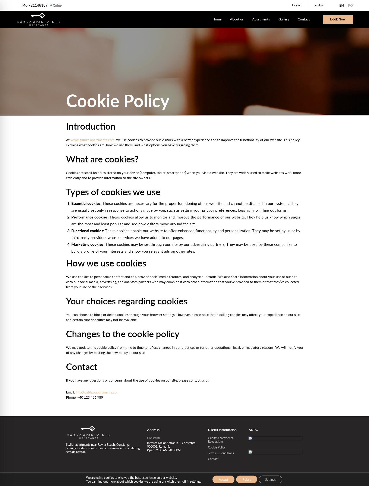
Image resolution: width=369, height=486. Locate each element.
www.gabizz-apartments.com (92, 139)
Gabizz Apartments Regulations (220, 440)
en (341, 5)
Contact (213, 459)
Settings (270, 479)
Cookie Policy (217, 447)
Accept (223, 479)
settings (195, 481)
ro (350, 5)
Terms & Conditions (221, 453)
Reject (247, 479)
